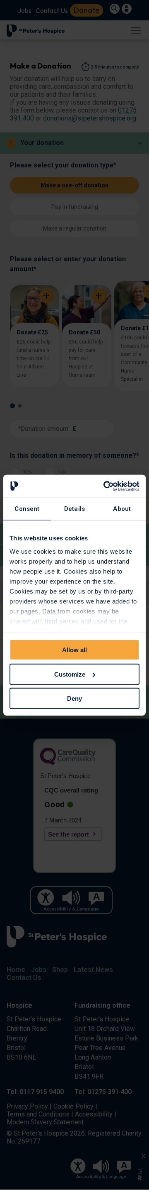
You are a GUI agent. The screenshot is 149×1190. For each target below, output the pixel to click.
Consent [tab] (26, 509)
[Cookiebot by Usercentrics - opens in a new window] (105, 486)
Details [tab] (74, 509)
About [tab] (122, 509)
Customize (69, 673)
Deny (74, 698)
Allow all (74, 649)
